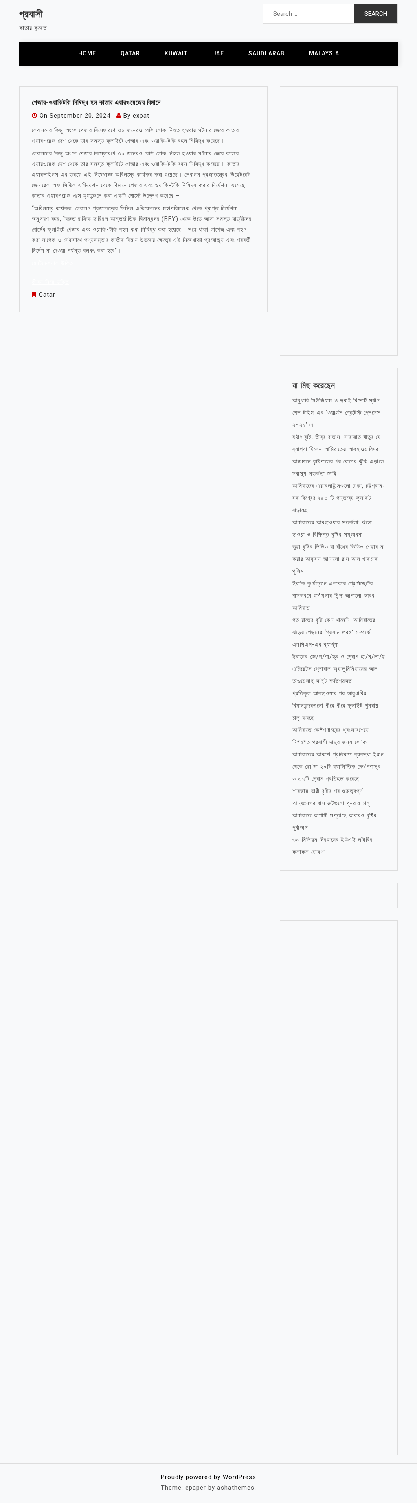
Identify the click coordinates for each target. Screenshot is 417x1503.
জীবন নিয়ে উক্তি (50, 282)
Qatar (130, 53)
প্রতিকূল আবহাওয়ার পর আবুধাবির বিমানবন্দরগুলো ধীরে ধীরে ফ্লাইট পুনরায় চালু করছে (335, 705)
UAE (218, 53)
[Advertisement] (338, 221)
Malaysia (324, 53)
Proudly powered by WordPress (208, 1477)
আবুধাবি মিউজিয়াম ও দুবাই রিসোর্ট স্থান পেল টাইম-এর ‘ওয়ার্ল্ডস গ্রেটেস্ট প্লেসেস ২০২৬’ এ (336, 412)
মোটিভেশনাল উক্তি (53, 263)
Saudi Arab (266, 53)
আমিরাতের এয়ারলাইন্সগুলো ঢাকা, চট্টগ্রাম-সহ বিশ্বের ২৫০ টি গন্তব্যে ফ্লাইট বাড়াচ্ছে (338, 498)
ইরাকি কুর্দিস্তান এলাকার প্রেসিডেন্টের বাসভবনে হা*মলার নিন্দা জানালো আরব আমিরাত (333, 596)
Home (87, 53)
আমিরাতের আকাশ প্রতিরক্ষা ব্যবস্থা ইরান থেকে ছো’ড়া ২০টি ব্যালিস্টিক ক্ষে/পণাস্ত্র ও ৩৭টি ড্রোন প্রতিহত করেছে (338, 766)
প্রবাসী (31, 14)
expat (141, 115)
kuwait (176, 53)
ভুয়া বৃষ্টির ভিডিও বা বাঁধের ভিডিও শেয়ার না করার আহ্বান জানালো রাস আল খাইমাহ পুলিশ (338, 559)
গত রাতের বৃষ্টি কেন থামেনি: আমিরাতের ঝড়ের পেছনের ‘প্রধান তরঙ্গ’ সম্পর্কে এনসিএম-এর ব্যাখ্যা (333, 632)
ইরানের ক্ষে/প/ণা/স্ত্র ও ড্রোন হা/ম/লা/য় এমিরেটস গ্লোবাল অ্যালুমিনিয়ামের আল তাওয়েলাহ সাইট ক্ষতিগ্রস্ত (338, 669)
